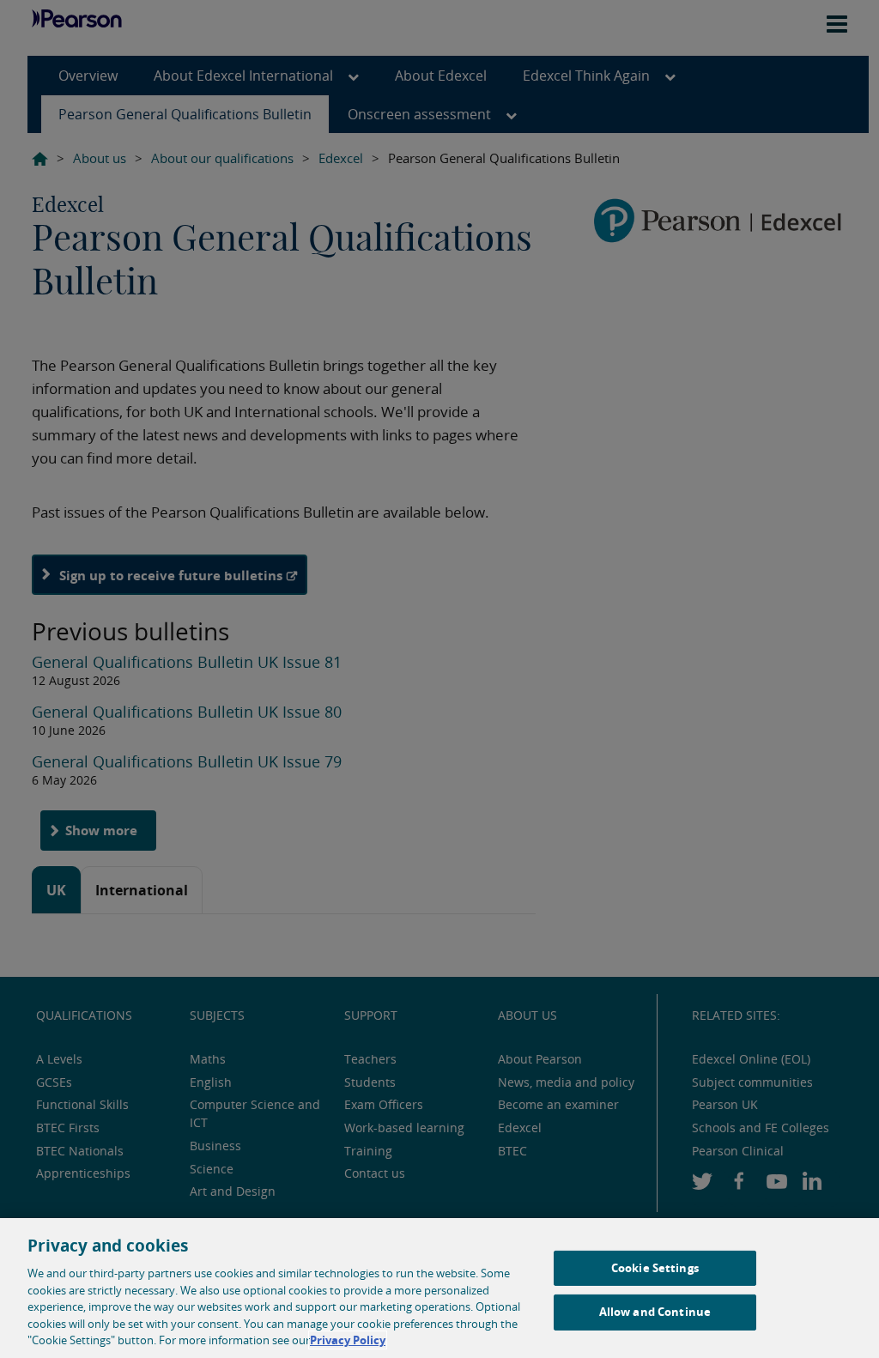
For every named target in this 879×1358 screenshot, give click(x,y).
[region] (439, 1288)
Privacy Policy (347, 1340)
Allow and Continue (655, 1311)
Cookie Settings (655, 1268)
